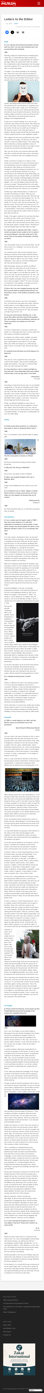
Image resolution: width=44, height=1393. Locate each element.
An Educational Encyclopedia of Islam (16, 1303)
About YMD (7, 1325)
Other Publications (9, 1312)
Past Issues (7, 1331)
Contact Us (7, 1335)
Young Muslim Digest (12, 1388)
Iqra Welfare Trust (9, 1328)
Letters (16, 23)
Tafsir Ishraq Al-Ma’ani (10, 1300)
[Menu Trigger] (39, 3)
